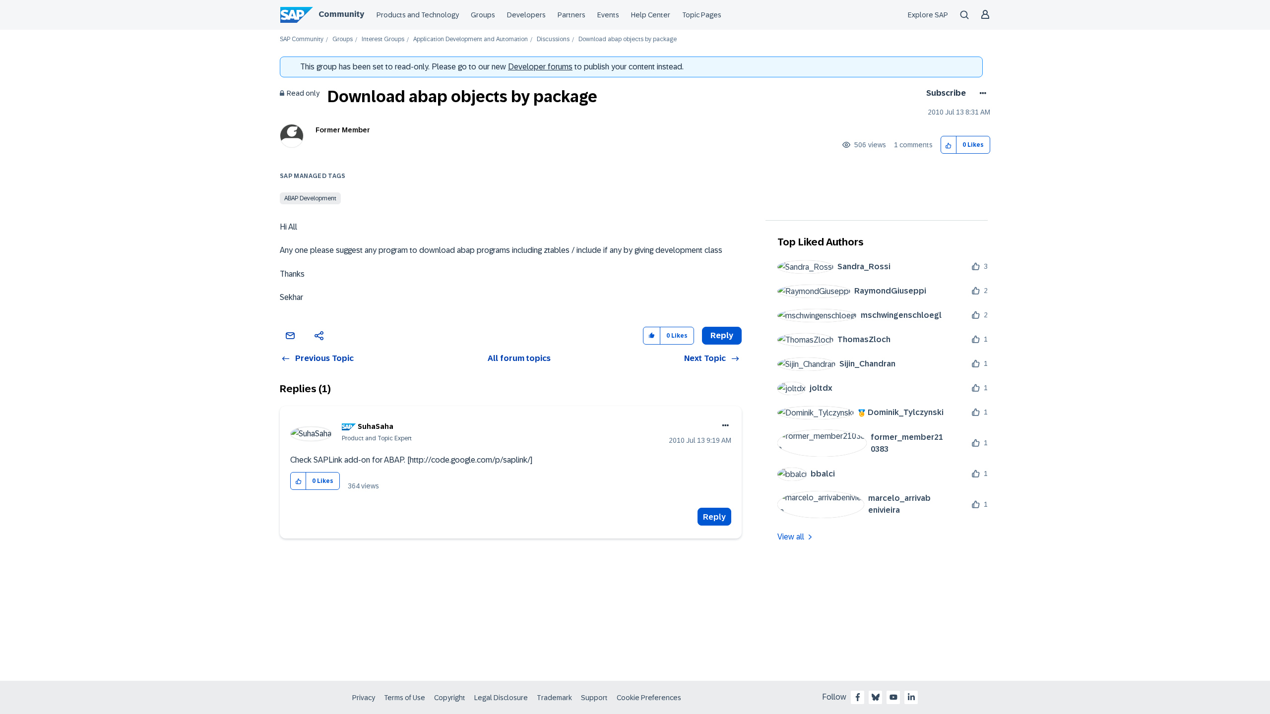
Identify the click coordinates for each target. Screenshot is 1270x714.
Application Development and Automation (470, 39)
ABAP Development (310, 198)
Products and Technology (418, 15)
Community (341, 14)
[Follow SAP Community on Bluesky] (876, 697)
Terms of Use (404, 698)
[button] (948, 145)
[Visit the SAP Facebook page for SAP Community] (858, 697)
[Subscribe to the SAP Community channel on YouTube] (893, 697)
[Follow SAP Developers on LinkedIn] (911, 697)
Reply (714, 517)
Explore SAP (928, 15)
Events (608, 15)
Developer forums (540, 66)
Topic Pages (701, 15)
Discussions (553, 39)
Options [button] (981, 93)
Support (594, 698)
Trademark (554, 698)
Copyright (449, 698)
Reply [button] (721, 335)
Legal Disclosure (501, 698)
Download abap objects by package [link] (627, 39)
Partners (571, 15)
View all (790, 537)
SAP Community (301, 39)
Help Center (650, 15)
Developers (526, 15)
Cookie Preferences (649, 698)
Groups (483, 15)
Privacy (363, 698)
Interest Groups (383, 39)
